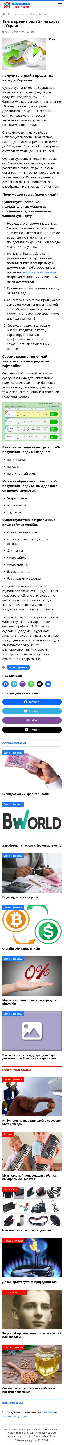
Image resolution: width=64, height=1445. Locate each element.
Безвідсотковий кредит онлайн (25, 794)
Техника (8, 1134)
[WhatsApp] (31, 684)
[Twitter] (40, 684)
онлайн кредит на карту (40, 272)
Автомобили (10, 1189)
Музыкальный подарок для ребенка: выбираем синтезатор (29, 1177)
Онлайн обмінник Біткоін (21, 948)
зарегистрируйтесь (14, 1416)
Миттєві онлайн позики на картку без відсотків (30, 1001)
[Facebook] (5, 684)
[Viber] (22, 684)
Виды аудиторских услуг (20, 897)
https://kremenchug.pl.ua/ (41, 1435)
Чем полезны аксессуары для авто (27, 1230)
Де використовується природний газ (29, 1282)
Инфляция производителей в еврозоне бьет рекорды (31, 1122)
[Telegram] (14, 684)
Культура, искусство (14, 1292)
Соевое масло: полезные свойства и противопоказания (28, 1390)
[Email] (48, 684)
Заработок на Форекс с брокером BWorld (32, 845)
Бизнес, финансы (18, 667)
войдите (48, 1412)
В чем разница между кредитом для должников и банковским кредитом (29, 1056)
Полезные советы (13, 1240)
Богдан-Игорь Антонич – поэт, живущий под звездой (32, 1335)
